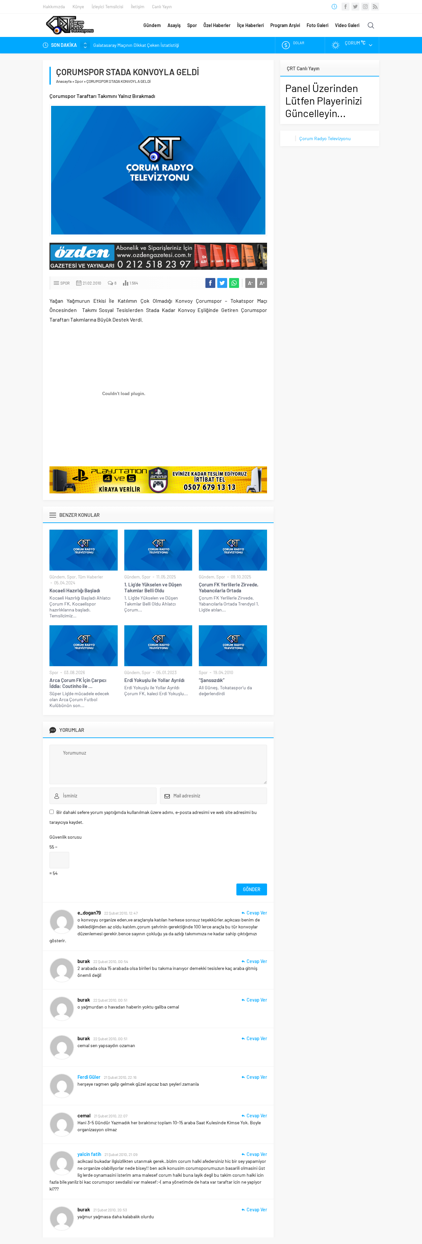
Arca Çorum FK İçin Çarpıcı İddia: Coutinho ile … (77, 683)
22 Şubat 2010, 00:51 (110, 1000)
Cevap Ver (257, 913)
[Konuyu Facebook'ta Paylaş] (210, 283)
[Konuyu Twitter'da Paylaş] (222, 283)
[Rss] (375, 7)
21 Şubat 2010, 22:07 (111, 1115)
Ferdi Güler (89, 1077)
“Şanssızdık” (212, 680)
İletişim (137, 6)
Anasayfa (64, 81)
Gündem (152, 25)
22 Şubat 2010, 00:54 (110, 961)
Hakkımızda (54, 6)
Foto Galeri (317, 25)
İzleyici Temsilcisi (107, 6)
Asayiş (174, 25)
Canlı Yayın (162, 6)
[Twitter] (355, 7)
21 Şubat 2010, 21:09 (121, 1154)
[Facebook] (345, 7)
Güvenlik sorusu (65, 837)
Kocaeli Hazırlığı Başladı (74, 590)
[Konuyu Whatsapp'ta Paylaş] (234, 283)
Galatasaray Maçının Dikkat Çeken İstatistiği (136, 45)
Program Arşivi (285, 25)
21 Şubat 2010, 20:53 (110, 1209)
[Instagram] (365, 7)
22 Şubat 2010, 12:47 (121, 913)
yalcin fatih (89, 1154)
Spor (192, 25)
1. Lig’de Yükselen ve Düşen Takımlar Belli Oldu (153, 587)
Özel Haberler (216, 25)
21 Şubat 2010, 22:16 (120, 1077)
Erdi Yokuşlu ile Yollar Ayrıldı (154, 680)
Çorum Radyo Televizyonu (325, 138)
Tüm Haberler (90, 576)
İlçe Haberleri (250, 25)
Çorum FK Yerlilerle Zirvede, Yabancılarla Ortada (228, 587)
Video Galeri (347, 25)
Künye (78, 6)
